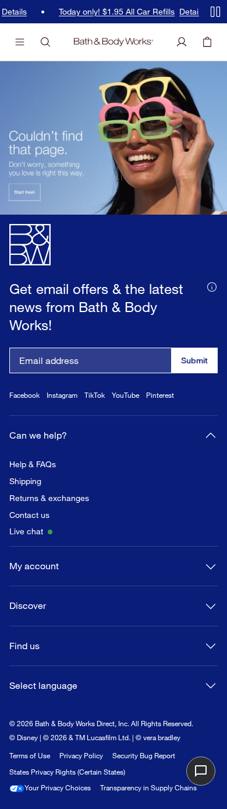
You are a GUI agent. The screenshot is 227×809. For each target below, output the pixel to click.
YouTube (125, 395)
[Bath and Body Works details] (212, 286)
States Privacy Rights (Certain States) (67, 772)
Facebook (24, 395)
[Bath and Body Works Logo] (114, 42)
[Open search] (45, 41)
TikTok (94, 395)
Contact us (29, 515)
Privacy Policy (81, 755)
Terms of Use (29, 755)
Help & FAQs (32, 464)
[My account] (181, 41)
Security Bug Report (143, 755)
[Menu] (19, 41)
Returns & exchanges (49, 498)
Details (189, 11)
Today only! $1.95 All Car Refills (114, 11)
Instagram (62, 395)
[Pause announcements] (215, 11)
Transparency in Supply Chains (148, 787)
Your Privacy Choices (57, 787)
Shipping (25, 481)
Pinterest (160, 395)
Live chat (26, 531)
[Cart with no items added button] (207, 41)
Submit (194, 360)
